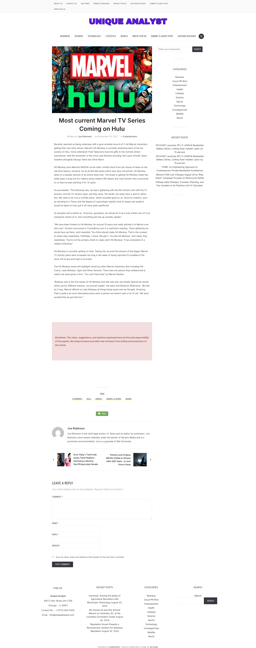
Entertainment (130, 136)
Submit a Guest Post (159, 4)
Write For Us (59, 9)
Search (197, 595)
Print (104, 414)
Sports (179, 101)
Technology (94, 36)
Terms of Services (101, 4)
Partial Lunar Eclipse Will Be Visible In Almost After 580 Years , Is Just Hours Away (118, 459)
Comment (57, 497)
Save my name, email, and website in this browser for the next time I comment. (90, 557)
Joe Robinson (85, 136)
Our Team (85, 4)
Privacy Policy (120, 4)
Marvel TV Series (114, 399)
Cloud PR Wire (179, 81)
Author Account (138, 4)
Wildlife (179, 113)
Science (79, 36)
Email (55, 534)
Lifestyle (111, 36)
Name (55, 523)
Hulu (89, 399)
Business (65, 36)
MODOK (128, 399)
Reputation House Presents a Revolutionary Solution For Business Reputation (105, 627)
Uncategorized (179, 109)
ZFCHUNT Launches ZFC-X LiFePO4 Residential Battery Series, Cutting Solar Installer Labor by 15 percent (180, 148)
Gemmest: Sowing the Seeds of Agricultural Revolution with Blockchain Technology (104, 599)
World (124, 36)
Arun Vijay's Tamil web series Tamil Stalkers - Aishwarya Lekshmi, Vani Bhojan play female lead (85, 459)
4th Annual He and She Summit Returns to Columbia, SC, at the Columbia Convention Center (103, 613)
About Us (58, 4)
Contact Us (71, 4)
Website (56, 545)
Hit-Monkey (77, 399)
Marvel (99, 399)
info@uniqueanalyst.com (61, 615)
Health (180, 89)
